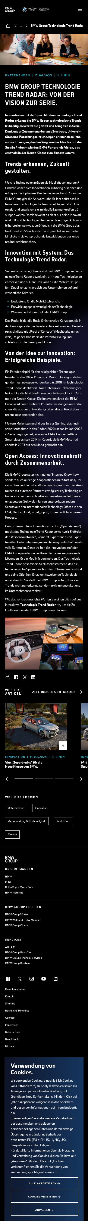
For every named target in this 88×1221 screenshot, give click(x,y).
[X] (19, 978)
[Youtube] (43, 978)
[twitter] (24, 677)
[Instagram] (31, 978)
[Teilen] (7, 677)
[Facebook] (7, 978)
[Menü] (80, 9)
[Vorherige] (7, 779)
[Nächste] (80, 779)
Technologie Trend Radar (38, 605)
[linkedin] (33, 677)
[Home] (8, 25)
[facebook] (16, 677)
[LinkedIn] (55, 978)
